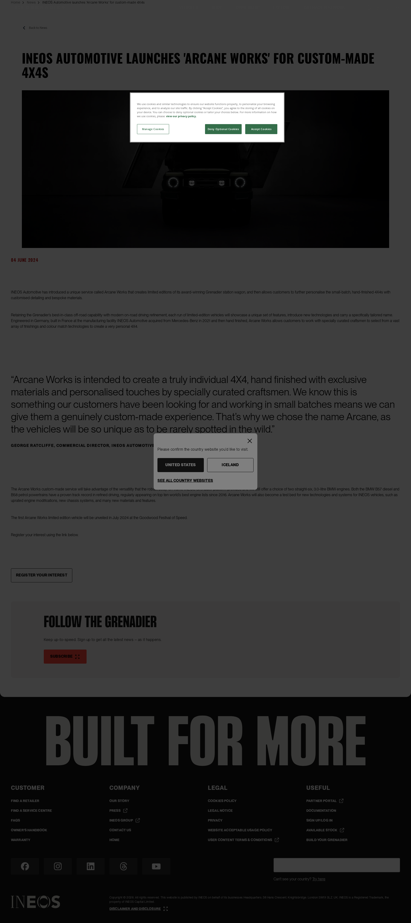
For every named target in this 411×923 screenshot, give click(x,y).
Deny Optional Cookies (223, 129)
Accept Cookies (261, 129)
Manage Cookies (153, 129)
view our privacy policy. (181, 116)
